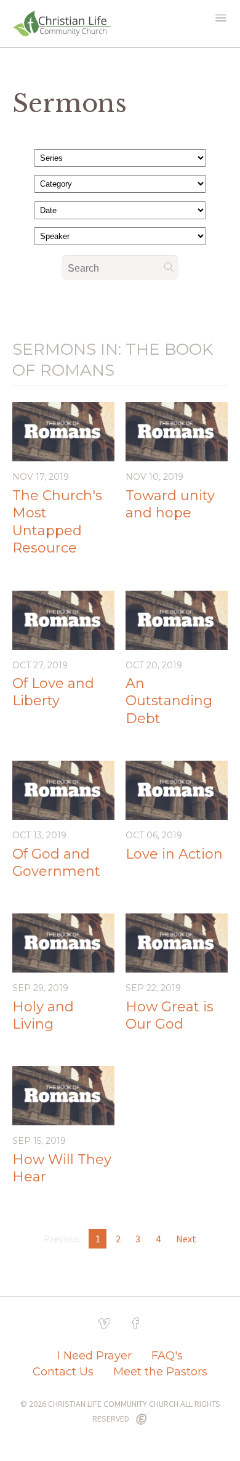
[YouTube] (104, 1323)
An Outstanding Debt (169, 701)
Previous (62, 1238)
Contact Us (63, 1371)
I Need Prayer (94, 1355)
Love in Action (174, 854)
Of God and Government (56, 863)
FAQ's (167, 1355)
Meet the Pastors (160, 1371)
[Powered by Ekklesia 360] (142, 1419)
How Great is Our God (170, 1015)
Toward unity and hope (170, 504)
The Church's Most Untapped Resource (57, 522)
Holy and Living (43, 1015)
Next (186, 1238)
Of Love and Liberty (53, 692)
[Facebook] (136, 1323)
